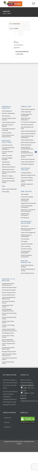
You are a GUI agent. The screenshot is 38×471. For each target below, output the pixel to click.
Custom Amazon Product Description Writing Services (9, 330)
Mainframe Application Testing (27, 184)
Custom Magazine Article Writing (8, 344)
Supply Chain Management (28, 232)
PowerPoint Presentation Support (8, 181)
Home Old (7, 418)
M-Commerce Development (28, 122)
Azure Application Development (25, 252)
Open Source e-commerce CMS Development (28, 210)
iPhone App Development (28, 159)
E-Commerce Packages (27, 197)
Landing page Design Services (7, 306)
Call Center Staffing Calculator (7, 158)
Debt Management (7, 111)
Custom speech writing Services (8, 336)
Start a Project (15, 4)
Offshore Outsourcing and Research (8, 172)
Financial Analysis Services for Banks (9, 119)
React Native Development (28, 142)
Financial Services (6, 107)
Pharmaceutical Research (8, 167)
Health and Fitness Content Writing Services (9, 354)
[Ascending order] (28, 24)
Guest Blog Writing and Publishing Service (8, 284)
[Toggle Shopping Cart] (27, 3)
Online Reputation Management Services (8, 310)
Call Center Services (7, 145)
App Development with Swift (27, 127)
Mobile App (26, 106)
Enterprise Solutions (26, 222)
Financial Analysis (6, 133)
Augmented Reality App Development (27, 136)
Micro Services (25, 226)
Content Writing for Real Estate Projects (8, 348)
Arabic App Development (27, 162)
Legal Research (6, 162)
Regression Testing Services (28, 175)
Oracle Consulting (25, 246)
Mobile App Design (26, 112)
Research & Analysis (7, 176)
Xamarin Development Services (27, 156)
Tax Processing (6, 116)
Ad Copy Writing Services (8, 295)
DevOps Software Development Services (27, 148)
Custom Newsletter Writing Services (9, 318)
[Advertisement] (19, 85)
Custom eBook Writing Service (8, 362)
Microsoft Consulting (26, 249)
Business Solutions (7, 141)
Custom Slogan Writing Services (8, 322)
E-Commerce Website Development (26, 206)
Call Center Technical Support (7, 152)
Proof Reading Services (8, 333)
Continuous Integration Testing (27, 180)
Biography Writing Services (9, 351)
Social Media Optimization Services (28, 270)
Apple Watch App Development (25, 119)
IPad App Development (27, 124)
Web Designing (25, 217)
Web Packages (24, 194)
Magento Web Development (28, 203)
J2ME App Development (27, 164)
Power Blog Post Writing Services (8, 302)
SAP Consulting (25, 239)
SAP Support (24, 241)
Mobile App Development (28, 109)
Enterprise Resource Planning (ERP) (26, 235)
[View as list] (21, 33)
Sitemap (19, 443)
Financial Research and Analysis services (8, 136)
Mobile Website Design (27, 140)
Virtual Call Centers (7, 155)
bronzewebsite (22, 51)
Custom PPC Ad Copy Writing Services (9, 358)
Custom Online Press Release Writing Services (8, 340)
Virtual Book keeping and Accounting (8, 129)
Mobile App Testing (26, 145)
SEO (3, 186)
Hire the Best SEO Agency (9, 290)
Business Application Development (26, 256)
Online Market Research (8, 178)
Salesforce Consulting (26, 244)
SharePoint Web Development (25, 214)
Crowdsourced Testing (27, 177)
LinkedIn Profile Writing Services (8, 326)
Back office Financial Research (7, 125)
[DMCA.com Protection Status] (27, 418)
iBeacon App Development (28, 133)
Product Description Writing (9, 287)
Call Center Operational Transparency (8, 148)
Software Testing (25, 169)
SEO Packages (5, 191)
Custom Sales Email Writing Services (9, 314)
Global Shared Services (8, 169)
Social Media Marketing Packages (27, 266)
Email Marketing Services (27, 273)
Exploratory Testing (26, 173)
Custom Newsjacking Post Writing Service (8, 298)
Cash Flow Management (8, 113)
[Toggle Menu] (33, 3)
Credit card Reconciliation (8, 122)
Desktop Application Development (26, 115)
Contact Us (7, 427)
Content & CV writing (8, 280)
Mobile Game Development (28, 131)
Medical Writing (6, 164)
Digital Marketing (26, 261)
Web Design (26, 191)
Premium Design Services (8, 292)
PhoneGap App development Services (27, 152)
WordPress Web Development (25, 200)
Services (7, 422)
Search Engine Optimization (9, 189)
